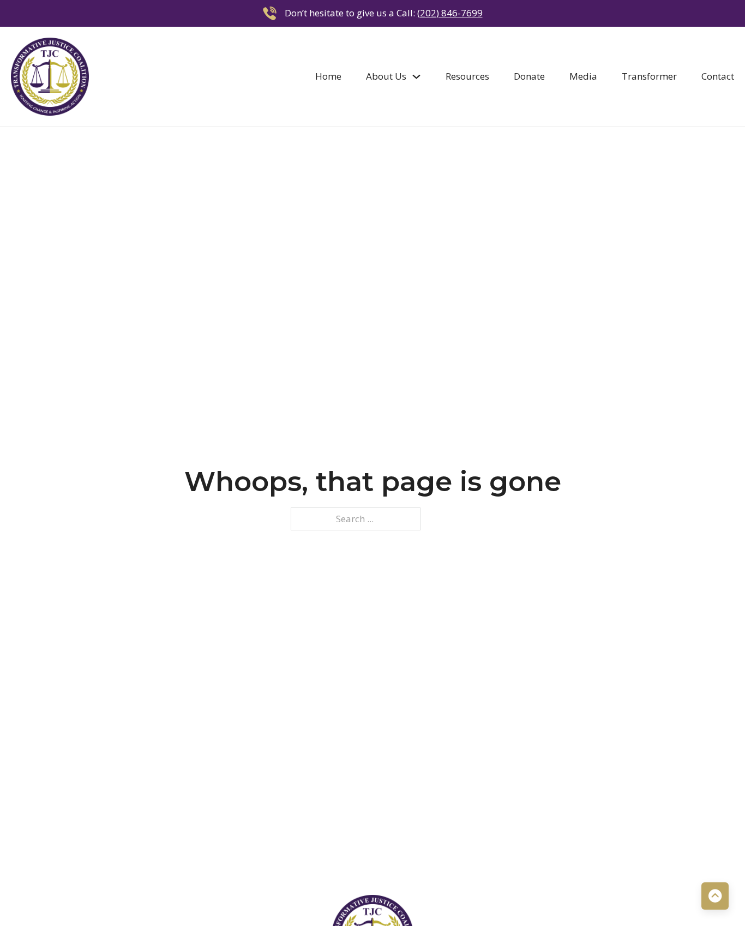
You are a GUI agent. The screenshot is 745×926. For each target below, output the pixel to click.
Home (328, 76)
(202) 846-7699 (450, 13)
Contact (717, 76)
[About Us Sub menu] (416, 76)
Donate (529, 76)
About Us (386, 76)
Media (583, 76)
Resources (467, 76)
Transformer (649, 76)
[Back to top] (715, 896)
